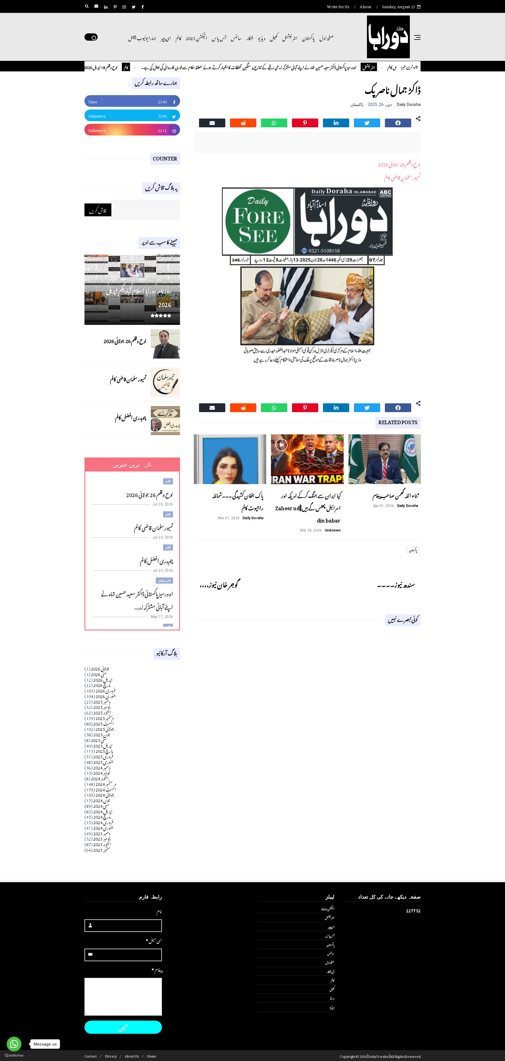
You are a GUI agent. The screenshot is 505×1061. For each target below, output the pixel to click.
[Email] (212, 122)
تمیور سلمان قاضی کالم (402, 176)
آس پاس (219, 37)
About (365, 6)
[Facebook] (398, 122)
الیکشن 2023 (196, 37)
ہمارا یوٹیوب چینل (142, 37)
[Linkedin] (336, 122)
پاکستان (308, 37)
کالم (178, 37)
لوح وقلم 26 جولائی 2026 (399, 163)
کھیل (274, 37)
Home (152, 1055)
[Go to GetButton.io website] (14, 1055)
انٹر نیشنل (290, 37)
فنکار (249, 37)
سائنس (236, 37)
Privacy (111, 1055)
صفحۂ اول (326, 37)
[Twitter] (367, 122)
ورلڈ (332, 997)
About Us (132, 1055)
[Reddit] (243, 122)
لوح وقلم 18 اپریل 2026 (121, 66)
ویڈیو (261, 37)
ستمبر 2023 (101, 848)
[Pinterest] (305, 122)
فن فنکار (330, 971)
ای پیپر (166, 37)
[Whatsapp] (274, 122)
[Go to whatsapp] (14, 1044)
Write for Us (338, 6)
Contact (90, 1055)
